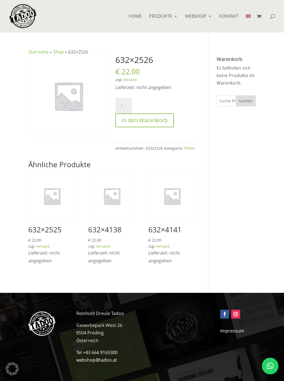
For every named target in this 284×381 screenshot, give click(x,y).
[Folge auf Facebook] (224, 314)
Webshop (195, 16)
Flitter (189, 148)
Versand (130, 79)
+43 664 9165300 (100, 352)
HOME (135, 16)
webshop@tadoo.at (96, 360)
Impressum (232, 331)
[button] (12, 369)
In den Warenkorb (144, 120)
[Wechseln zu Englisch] (248, 23)
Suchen (246, 100)
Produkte (160, 16)
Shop (58, 52)
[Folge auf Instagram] (235, 314)
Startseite (38, 52)
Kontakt (229, 16)
